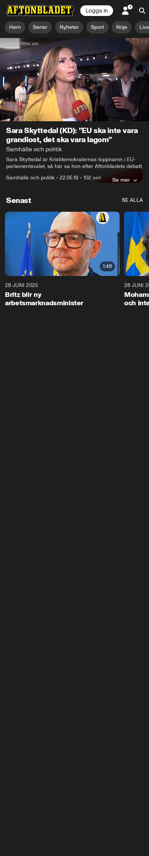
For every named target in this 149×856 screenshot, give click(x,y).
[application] (74, 79)
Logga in (97, 10)
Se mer (121, 180)
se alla (132, 200)
